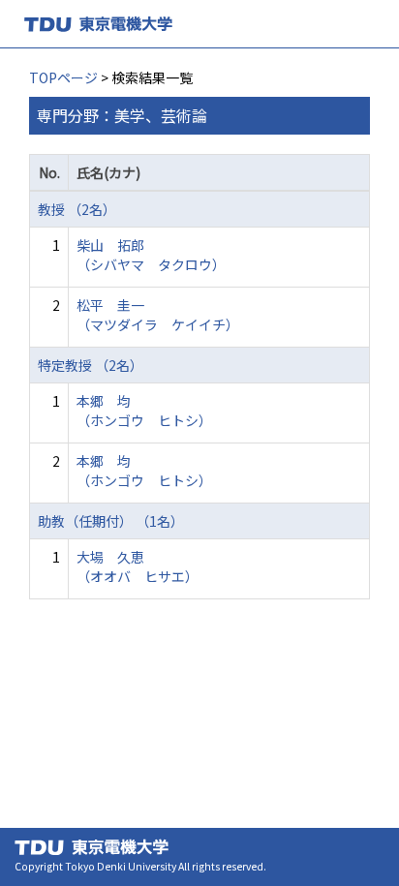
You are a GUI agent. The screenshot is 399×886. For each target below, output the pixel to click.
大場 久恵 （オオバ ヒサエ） (138, 566)
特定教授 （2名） (90, 365)
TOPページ (63, 77)
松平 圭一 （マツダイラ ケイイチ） (158, 314)
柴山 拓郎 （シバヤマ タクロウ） (151, 254)
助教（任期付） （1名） (111, 521)
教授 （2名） (77, 209)
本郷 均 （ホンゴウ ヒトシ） (144, 410)
